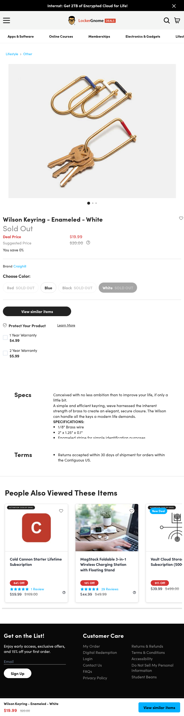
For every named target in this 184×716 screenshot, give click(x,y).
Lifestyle (12, 53)
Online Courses (61, 36)
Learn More (66, 325)
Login (87, 658)
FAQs (87, 671)
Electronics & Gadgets (143, 36)
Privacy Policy (95, 677)
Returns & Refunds (147, 646)
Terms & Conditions (148, 652)
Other (27, 53)
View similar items (37, 311)
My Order (91, 646)
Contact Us (92, 665)
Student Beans (144, 676)
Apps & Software (21, 36)
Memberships (99, 36)
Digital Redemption (100, 652)
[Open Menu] (7, 20)
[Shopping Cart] (177, 20)
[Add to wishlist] (181, 218)
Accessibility (142, 658)
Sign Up (17, 673)
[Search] (167, 20)
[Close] (174, 6)
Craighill (19, 266)
